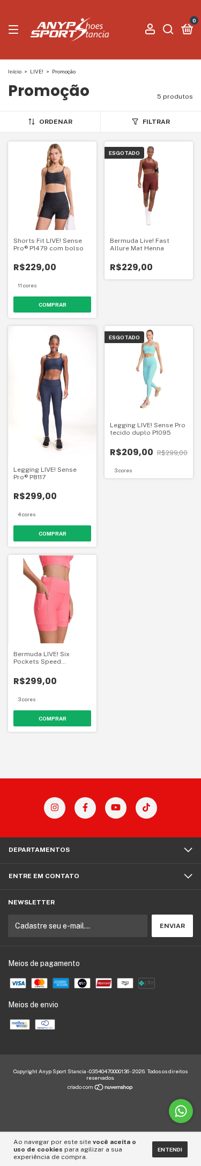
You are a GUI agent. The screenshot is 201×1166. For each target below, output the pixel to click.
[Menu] (15, 30)
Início (14, 71)
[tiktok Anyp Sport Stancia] (146, 808)
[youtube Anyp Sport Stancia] (115, 808)
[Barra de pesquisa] (168, 30)
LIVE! (36, 71)
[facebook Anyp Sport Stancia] (85, 808)
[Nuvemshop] (100, 1088)
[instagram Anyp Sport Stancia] (54, 808)
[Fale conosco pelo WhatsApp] (181, 1111)
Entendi (170, 1149)
